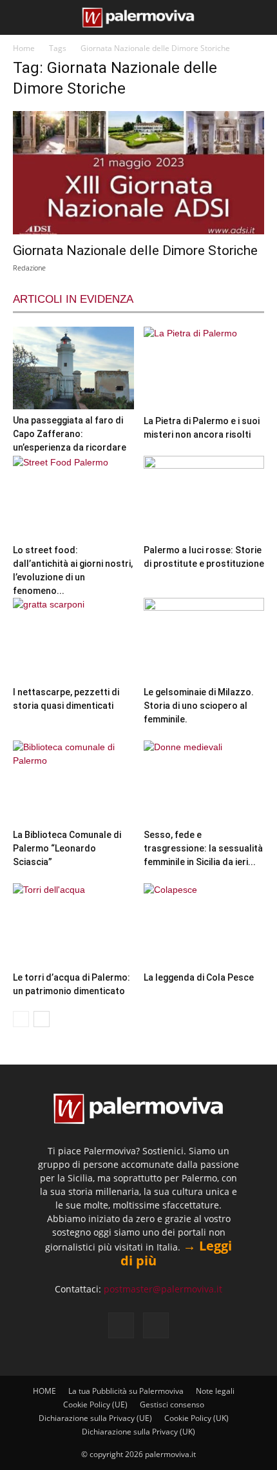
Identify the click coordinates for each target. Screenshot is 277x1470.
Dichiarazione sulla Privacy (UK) (138, 1431)
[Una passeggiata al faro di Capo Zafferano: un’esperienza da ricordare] (73, 368)
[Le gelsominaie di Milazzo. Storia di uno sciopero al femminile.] (204, 639)
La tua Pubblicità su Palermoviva (126, 1390)
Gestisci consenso (172, 1404)
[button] (20, 17)
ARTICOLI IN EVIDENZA (73, 299)
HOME (44, 1390)
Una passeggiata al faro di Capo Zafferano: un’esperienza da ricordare (69, 434)
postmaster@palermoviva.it (163, 1289)
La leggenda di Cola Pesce (199, 977)
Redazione (29, 267)
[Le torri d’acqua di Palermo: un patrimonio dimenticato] (73, 924)
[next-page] (41, 1019)
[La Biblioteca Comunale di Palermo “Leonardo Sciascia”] (73, 782)
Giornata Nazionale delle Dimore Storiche (135, 250)
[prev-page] (21, 1019)
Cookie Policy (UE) (95, 1404)
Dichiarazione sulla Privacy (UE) (95, 1418)
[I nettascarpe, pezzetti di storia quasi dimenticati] (73, 639)
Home (24, 48)
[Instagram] (156, 1325)
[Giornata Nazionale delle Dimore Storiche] (138, 172)
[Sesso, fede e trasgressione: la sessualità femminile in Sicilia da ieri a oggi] (204, 782)
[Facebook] (121, 1325)
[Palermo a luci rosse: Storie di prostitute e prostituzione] (204, 497)
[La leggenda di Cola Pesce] (204, 924)
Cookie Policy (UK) (196, 1418)
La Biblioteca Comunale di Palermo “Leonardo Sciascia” (67, 848)
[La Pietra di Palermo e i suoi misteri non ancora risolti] (204, 368)
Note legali (215, 1390)
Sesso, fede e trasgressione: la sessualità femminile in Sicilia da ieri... (203, 848)
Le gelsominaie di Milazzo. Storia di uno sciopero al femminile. (199, 705)
